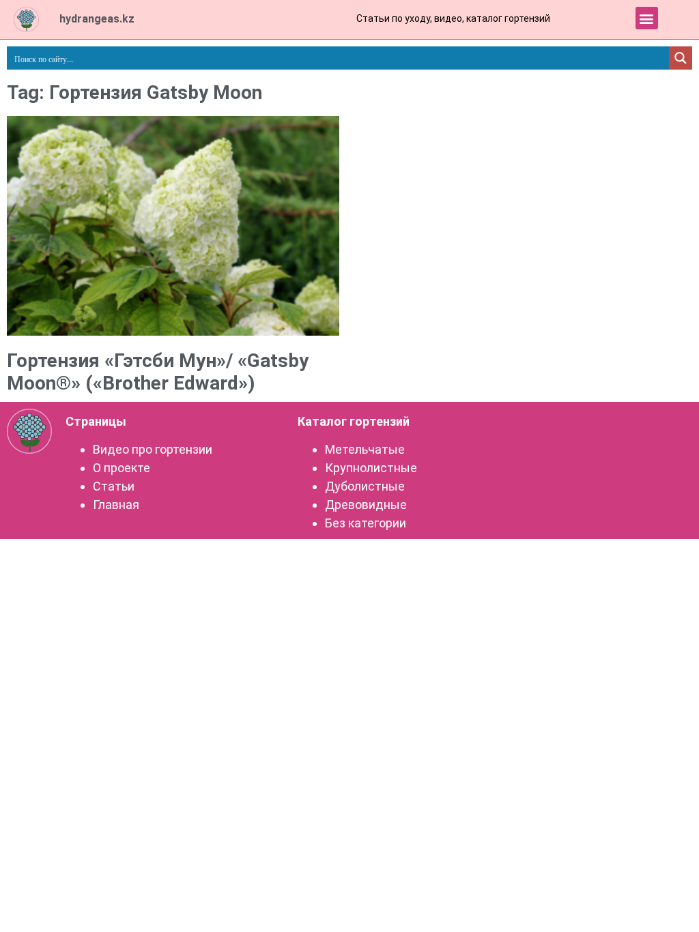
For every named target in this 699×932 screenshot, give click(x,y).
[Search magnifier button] (680, 58)
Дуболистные (365, 486)
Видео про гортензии (152, 449)
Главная (116, 504)
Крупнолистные (371, 468)
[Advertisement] (526, 216)
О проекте (121, 468)
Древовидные (366, 504)
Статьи (113, 486)
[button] (647, 18)
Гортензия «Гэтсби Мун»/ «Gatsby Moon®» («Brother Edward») (158, 372)
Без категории (365, 523)
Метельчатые (365, 449)
